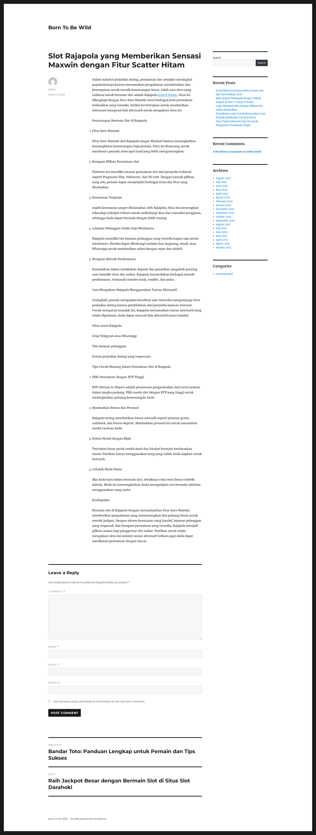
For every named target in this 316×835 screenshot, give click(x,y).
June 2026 (222, 186)
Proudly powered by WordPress (88, 819)
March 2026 (223, 197)
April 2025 (222, 239)
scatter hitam (167, 95)
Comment (56, 591)
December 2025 (225, 209)
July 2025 (221, 228)
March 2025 (223, 243)
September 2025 (225, 220)
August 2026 (223, 178)
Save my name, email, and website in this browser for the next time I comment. (99, 701)
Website (54, 682)
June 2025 (221, 232)
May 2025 (221, 236)
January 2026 (223, 205)
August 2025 (223, 224)
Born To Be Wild (69, 27)
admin (52, 89)
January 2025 (223, 247)
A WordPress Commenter (228, 151)
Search (217, 57)
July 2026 (221, 182)
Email (53, 664)
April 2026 (222, 193)
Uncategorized (224, 273)
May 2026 (221, 189)
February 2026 (224, 201)
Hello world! (254, 151)
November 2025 (225, 212)
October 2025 (223, 216)
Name (53, 646)
